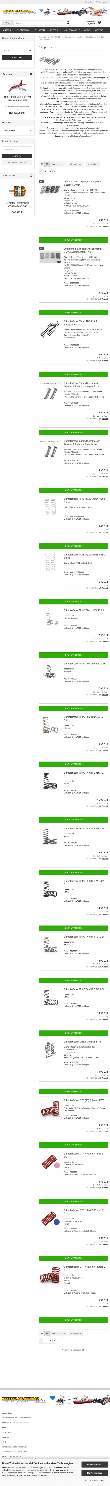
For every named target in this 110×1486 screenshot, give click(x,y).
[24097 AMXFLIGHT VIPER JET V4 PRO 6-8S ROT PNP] (17, 85)
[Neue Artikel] (31, 175)
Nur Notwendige (94, 1473)
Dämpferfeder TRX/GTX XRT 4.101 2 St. (84, 936)
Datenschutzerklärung (40, 1475)
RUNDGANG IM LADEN (11, 1456)
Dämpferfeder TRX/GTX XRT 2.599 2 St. (84, 828)
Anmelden (17, 58)
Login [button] (89, 2)
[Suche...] (68, 23)
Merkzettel (102, 2)
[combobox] (58, 164)
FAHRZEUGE (7, 30)
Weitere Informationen (95, 1480)
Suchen (17, 156)
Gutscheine (6, 1432)
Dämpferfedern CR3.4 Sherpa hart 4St (83, 1041)
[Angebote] (31, 74)
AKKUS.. (87, 30)
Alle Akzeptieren (94, 1464)
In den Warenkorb (73, 240)
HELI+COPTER (39, 30)
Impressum (6, 1437)
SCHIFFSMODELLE (72, 30)
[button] (41, 164)
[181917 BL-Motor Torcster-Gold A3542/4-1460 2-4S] (17, 189)
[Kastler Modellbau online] (55, 11)
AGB (4, 1442)
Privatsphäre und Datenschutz (14, 1447)
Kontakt (5, 1427)
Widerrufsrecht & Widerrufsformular (16, 1418)
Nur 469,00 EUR (17, 109)
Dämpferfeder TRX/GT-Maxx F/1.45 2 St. (84, 610)
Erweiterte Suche (17, 163)
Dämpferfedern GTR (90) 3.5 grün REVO (84, 1100)
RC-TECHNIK (55, 30)
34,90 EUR (17, 212)
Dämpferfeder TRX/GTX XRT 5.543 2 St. (84, 989)
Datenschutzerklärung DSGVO (14, 1452)
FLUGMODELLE (23, 30)
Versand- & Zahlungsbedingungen (16, 1423)
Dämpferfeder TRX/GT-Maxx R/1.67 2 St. (84, 663)
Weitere (99, 30)
